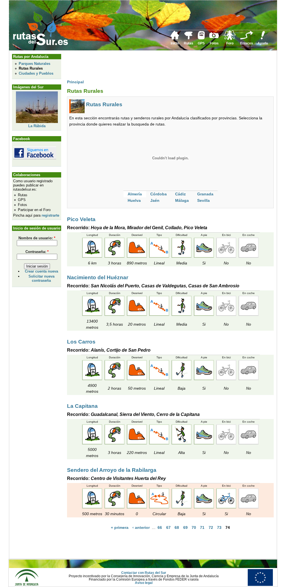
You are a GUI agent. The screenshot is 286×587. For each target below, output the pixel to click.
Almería (135, 194)
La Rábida (37, 126)
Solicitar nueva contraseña (41, 278)
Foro (229, 43)
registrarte (50, 215)
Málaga (182, 200)
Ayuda (263, 43)
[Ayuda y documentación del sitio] (263, 39)
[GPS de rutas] (201, 38)
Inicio (175, 43)
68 (177, 527)
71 (202, 527)
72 (211, 527)
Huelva (134, 200)
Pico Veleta (81, 219)
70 (194, 527)
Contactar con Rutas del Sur (143, 572)
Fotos (214, 43)
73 (219, 527)
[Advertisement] (168, 66)
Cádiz (180, 194)
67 (168, 527)
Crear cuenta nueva (41, 271)
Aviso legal (143, 582)
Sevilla (203, 200)
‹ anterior (141, 527)
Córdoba (158, 194)
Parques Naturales (34, 63)
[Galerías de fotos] (214, 37)
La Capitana (82, 406)
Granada (205, 194)
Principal (75, 82)
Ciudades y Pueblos (36, 73)
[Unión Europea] (260, 584)
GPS (201, 43)
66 (160, 527)
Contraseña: (37, 252)
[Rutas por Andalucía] (188, 38)
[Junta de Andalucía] (26, 584)
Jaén (154, 200)
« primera (119, 527)
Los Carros (81, 342)
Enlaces (246, 43)
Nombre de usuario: (36, 238)
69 (185, 527)
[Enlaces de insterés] (246, 39)
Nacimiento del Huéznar (97, 277)
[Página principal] (174, 39)
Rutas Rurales (31, 68)
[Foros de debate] (230, 39)
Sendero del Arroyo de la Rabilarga (111, 470)
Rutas (188, 43)
